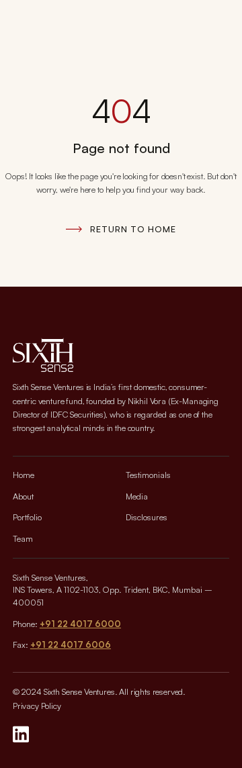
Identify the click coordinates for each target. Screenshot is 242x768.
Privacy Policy (37, 705)
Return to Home (132, 229)
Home (23, 474)
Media (137, 496)
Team (23, 538)
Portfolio (27, 517)
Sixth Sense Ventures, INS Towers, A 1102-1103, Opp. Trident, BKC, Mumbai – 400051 (112, 590)
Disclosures (146, 517)
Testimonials (148, 474)
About (23, 496)
